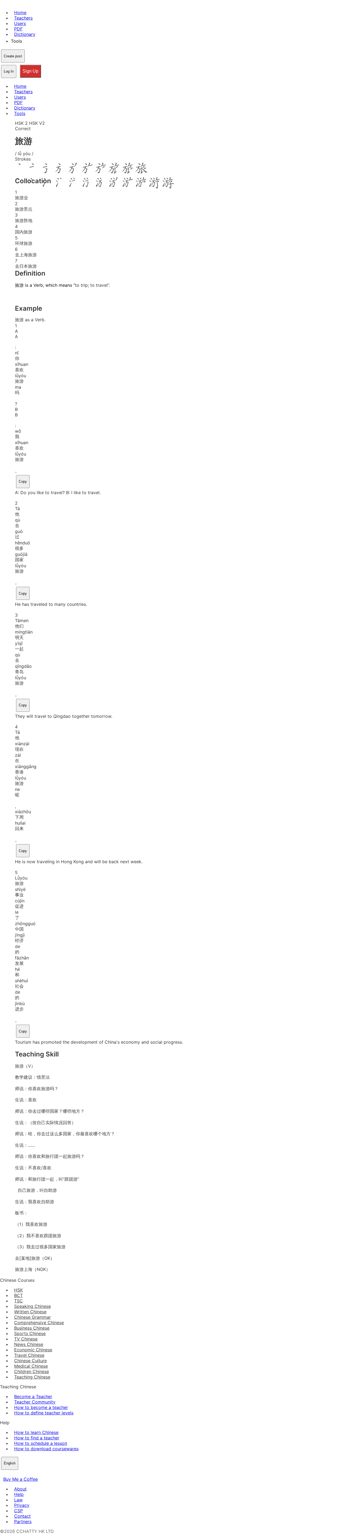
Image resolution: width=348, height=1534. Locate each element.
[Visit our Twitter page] (10, 1474)
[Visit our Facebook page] (3, 1474)
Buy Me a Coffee (20, 1479)
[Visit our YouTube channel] (23, 1474)
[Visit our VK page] (16, 1474)
